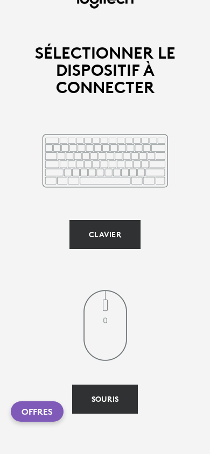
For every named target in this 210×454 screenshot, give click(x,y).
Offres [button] (37, 411)
